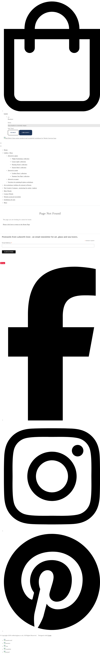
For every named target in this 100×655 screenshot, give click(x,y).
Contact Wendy (8, 194)
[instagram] (52, 531)
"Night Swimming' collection (20, 159)
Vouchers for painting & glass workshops (20, 182)
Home (6, 150)
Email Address (7, 243)
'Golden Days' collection (19, 173)
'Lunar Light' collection (19, 161)
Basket (13, 132)
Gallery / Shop (8, 153)
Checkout (25, 132)
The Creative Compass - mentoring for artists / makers (20, 188)
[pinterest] (52, 631)
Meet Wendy (8, 191)
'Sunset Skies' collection (19, 167)
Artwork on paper (13, 179)
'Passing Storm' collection (19, 164)
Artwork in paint (13, 170)
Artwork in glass (13, 156)
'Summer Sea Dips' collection (20, 176)
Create (49, 635)
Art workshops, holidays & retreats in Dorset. (18, 185)
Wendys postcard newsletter (12, 197)
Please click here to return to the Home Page (16, 224)
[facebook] (52, 420)
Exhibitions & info (9, 200)
